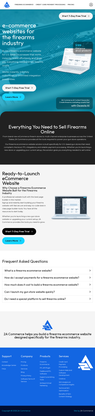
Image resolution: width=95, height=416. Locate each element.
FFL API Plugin (45, 368)
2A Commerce (86, 411)
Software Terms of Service (28, 380)
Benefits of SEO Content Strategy (65, 395)
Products (24, 365)
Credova (62, 379)
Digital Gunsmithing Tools (47, 378)
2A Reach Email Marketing (45, 384)
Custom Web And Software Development (65, 372)
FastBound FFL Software (45, 372)
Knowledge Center (9, 365)
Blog (22, 372)
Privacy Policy (26, 375)
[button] (47, 270)
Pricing (71, 4)
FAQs (4, 369)
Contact (5, 362)
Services (24, 369)
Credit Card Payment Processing (50, 4)
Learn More (11, 97)
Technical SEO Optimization (64, 389)
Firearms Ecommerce (24, 4)
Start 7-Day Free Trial (17, 87)
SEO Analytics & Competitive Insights (66, 383)
